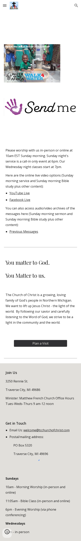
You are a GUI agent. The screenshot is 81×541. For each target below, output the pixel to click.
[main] (40, 191)
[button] (4, 5)
